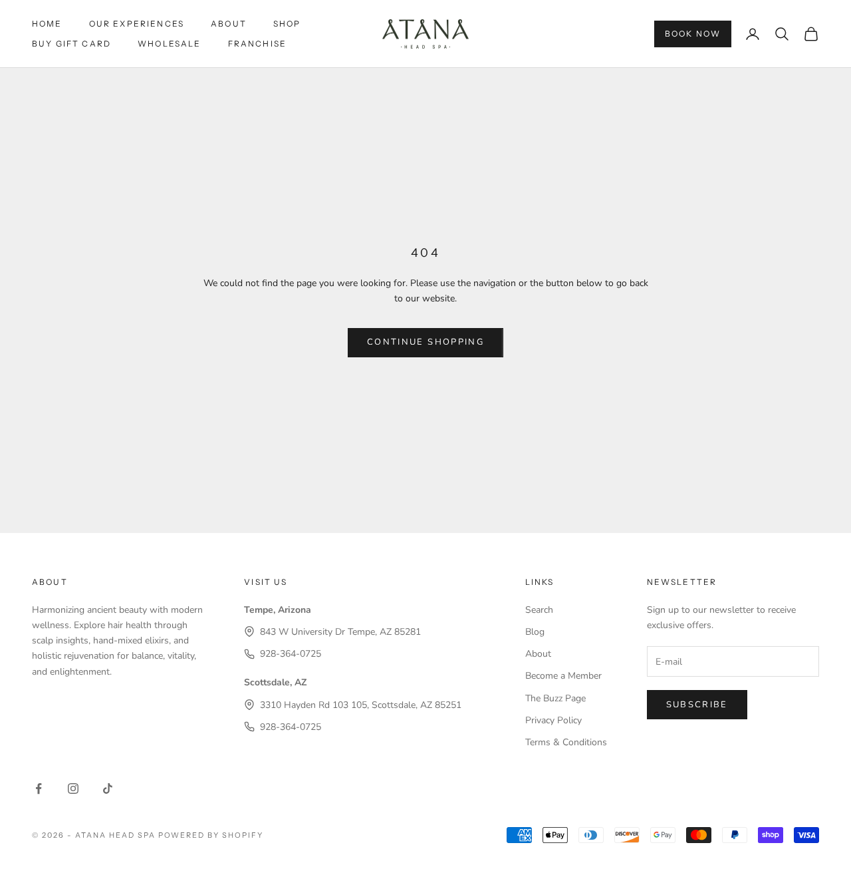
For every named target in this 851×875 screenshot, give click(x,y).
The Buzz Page (555, 698)
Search (539, 610)
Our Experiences (136, 24)
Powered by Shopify (211, 835)
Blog (535, 631)
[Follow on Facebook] (38, 788)
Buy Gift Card (71, 44)
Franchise (257, 44)
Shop (287, 24)
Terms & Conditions (566, 742)
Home (47, 24)
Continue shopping (425, 342)
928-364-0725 (290, 653)
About (229, 24)
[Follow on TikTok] (107, 788)
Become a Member (563, 675)
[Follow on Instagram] (73, 788)
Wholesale (169, 44)
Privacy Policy (553, 720)
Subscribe (697, 705)
